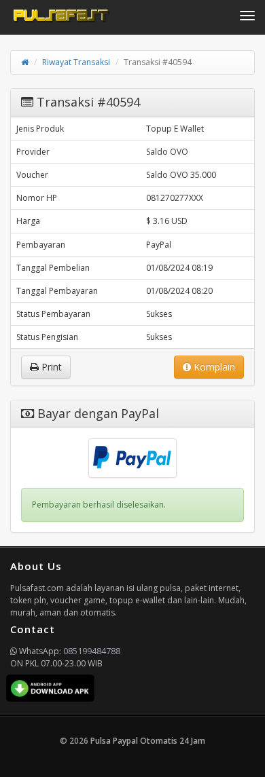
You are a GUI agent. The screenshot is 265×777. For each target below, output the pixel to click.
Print (50, 366)
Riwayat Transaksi (76, 62)
